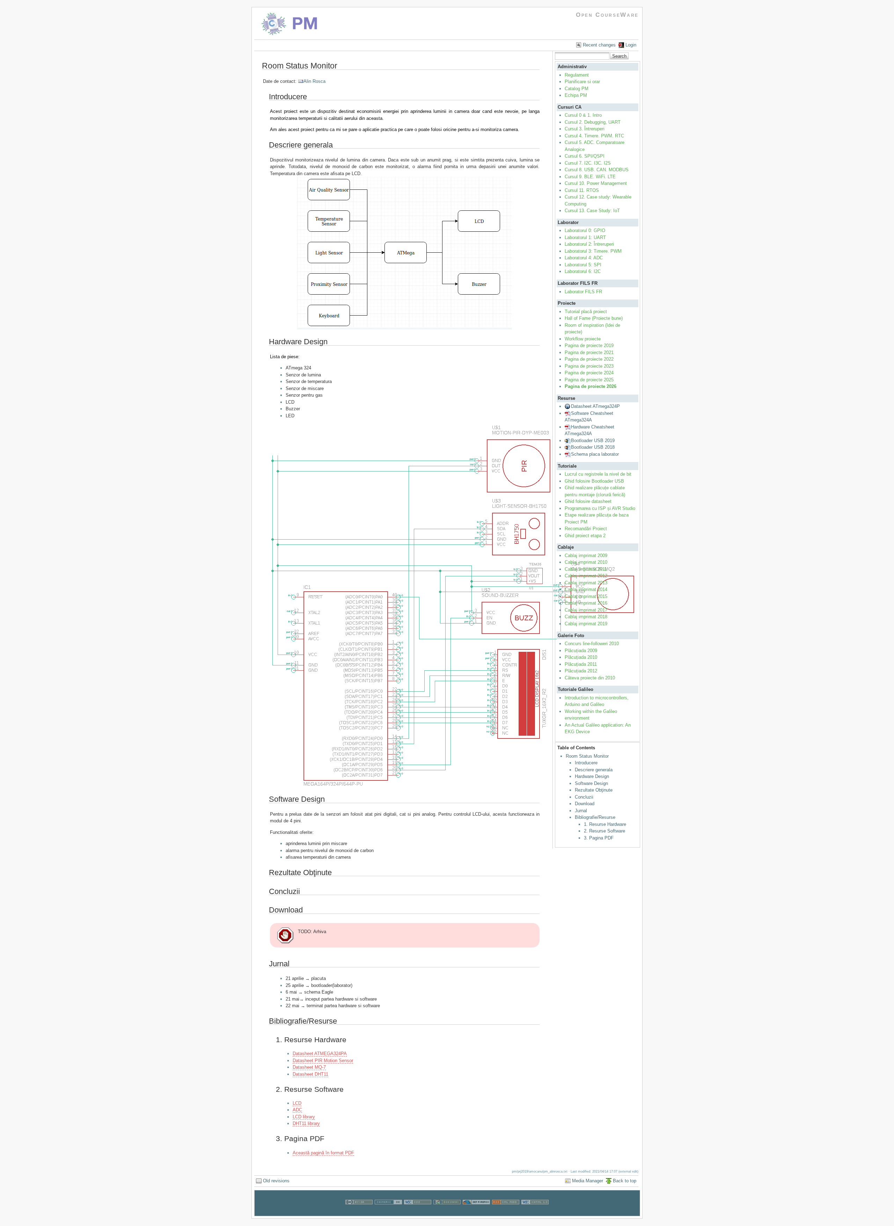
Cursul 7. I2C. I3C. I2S (588, 163)
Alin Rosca (314, 81)
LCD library (304, 1116)
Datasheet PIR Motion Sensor (323, 1060)
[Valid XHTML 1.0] (535, 1212)
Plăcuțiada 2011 (581, 664)
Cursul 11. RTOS (582, 190)
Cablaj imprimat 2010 (586, 562)
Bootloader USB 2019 (593, 440)
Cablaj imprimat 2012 (586, 575)
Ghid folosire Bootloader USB (594, 481)
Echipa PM (576, 95)
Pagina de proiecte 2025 (589, 379)
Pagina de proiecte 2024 (589, 372)
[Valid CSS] (418, 1212)
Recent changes (599, 45)
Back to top (624, 1180)
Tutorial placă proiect (586, 311)
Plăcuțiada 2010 (581, 657)
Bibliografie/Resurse (595, 817)
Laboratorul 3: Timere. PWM (593, 251)
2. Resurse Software (604, 831)
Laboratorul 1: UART (585, 237)
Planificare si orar (582, 81)
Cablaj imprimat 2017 (586, 610)
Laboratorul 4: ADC (584, 257)
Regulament (577, 75)
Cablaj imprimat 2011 (586, 569)
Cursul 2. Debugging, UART (593, 122)
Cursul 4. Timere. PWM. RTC (594, 135)
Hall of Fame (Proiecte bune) (594, 318)
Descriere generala (594, 769)
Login (630, 45)
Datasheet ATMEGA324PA (320, 1053)
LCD (297, 1103)
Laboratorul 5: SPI (583, 264)
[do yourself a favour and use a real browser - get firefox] (476, 1212)
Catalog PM (576, 88)
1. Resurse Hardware (605, 824)
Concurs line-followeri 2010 (592, 643)
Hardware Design (592, 776)
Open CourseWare (607, 15)
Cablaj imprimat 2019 (586, 623)
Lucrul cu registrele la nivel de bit (598, 474)
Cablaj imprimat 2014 (586, 589)
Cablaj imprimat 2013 (586, 582)
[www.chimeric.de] (388, 1212)
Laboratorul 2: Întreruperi (589, 244)
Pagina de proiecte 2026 (590, 386)
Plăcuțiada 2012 (581, 670)
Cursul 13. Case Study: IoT (592, 210)
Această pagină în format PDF (323, 1152)
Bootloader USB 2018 (593, 447)
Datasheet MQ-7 (309, 1067)
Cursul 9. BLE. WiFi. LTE (590, 176)
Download (584, 803)
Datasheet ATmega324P (595, 406)
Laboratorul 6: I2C (583, 271)
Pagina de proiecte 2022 (589, 359)
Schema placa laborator (595, 454)
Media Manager (587, 1180)
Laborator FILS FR (583, 291)
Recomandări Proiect (586, 528)
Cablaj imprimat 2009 (586, 555)
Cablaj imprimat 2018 (586, 616)
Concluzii (584, 797)
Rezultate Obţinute (594, 790)
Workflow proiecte (583, 338)
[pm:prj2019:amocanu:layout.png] (405, 253)
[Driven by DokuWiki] (447, 1212)
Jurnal (581, 810)
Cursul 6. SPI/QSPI (584, 156)
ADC (297, 1109)
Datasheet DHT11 (310, 1074)
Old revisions (276, 1180)
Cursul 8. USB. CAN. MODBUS (597, 169)
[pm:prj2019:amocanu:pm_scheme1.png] (405, 605)
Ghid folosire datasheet (588, 501)
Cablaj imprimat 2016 (586, 603)
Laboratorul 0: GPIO (585, 230)
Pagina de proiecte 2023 (589, 366)
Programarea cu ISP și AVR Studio (600, 508)
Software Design (591, 783)
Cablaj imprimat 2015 (586, 596)
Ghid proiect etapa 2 (585, 535)
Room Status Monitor (587, 756)
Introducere (586, 762)
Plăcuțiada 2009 (581, 650)
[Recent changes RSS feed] (506, 1212)
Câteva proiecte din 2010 (590, 677)
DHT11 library (306, 1123)
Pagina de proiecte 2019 (589, 345)
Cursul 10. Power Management (596, 183)
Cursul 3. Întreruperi (584, 128)
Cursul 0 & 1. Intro (583, 115)
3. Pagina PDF (599, 838)
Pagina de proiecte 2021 (589, 352)
